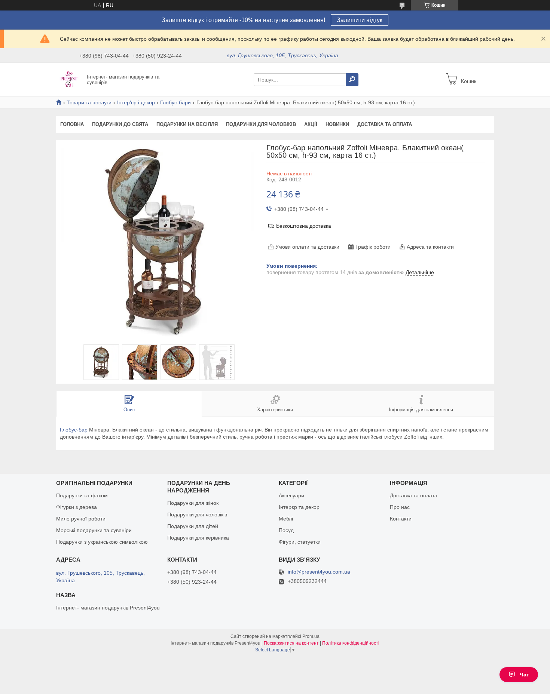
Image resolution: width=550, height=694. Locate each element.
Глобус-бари (175, 102)
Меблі (286, 519)
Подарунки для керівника (198, 538)
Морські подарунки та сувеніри (94, 530)
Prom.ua (311, 636)
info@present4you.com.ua (319, 572)
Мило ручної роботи (81, 519)
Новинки (337, 124)
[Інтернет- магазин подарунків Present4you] (69, 79)
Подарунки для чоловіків (261, 124)
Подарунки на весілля (187, 124)
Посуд (286, 530)
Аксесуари (291, 495)
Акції (310, 124)
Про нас (400, 507)
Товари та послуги (89, 102)
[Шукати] (352, 79)
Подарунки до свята (120, 124)
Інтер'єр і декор (136, 102)
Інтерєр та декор (299, 507)
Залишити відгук (359, 20)
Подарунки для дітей (192, 526)
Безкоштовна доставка (303, 226)
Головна (72, 124)
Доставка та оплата (384, 124)
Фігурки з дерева (76, 507)
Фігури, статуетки (300, 542)
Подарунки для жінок (193, 503)
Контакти (401, 519)
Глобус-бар (74, 430)
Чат (524, 675)
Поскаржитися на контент (291, 643)
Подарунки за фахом (82, 495)
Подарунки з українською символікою (102, 542)
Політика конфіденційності (350, 643)
